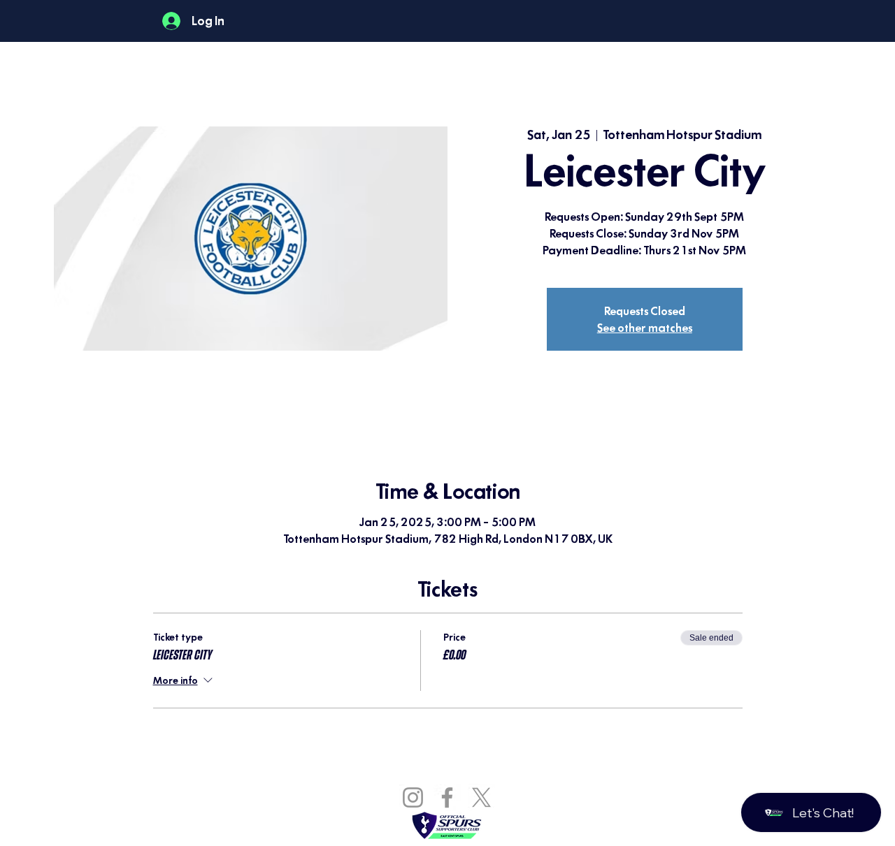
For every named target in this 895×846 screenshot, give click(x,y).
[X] (481, 797)
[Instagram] (413, 797)
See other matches (644, 327)
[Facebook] (447, 797)
